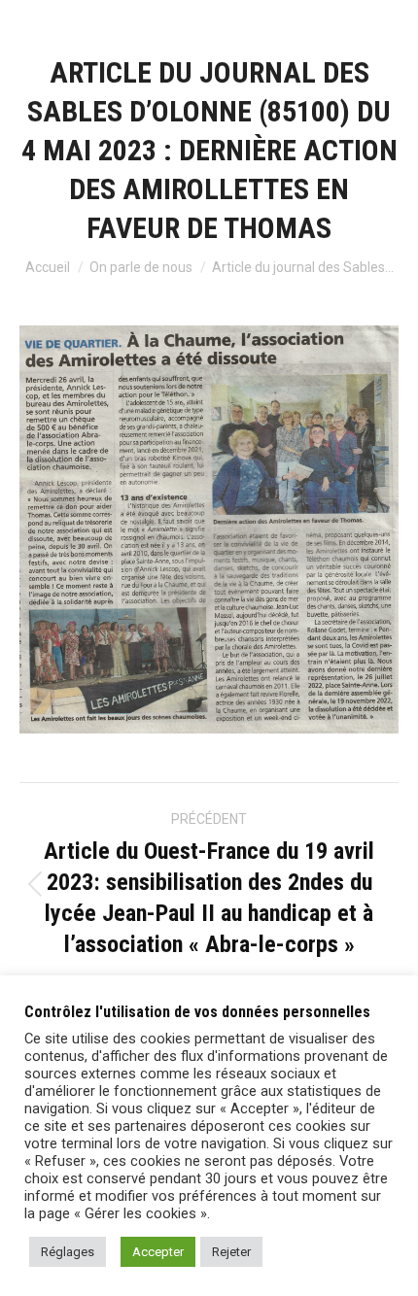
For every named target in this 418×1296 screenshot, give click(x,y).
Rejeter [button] (231, 1252)
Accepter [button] (158, 1252)
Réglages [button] (67, 1252)
